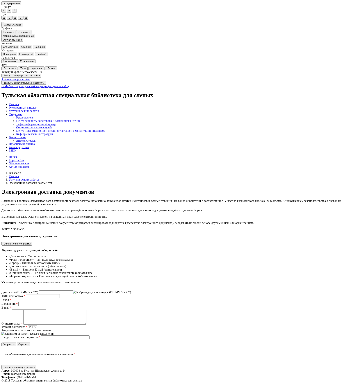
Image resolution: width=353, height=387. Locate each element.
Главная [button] (14, 104)
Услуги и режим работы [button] (24, 110)
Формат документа (14, 326)
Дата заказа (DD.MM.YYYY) (20, 292)
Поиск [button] (13, 156)
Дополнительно (12, 25)
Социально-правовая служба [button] (34, 127)
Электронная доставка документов (31, 182)
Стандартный (10, 47)
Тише (23, 68)
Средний (26, 47)
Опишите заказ (12, 323)
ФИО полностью (13, 296)
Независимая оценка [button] (22, 143)
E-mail (6, 307)
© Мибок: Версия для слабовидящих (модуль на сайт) (35, 86)
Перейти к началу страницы (19, 367)
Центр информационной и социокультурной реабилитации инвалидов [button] (60, 130)
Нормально (36, 68)
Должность (9, 303)
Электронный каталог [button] (23, 107)
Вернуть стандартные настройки (21, 75)
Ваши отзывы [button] (17, 137)
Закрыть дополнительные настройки (23, 82)
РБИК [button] (12, 150)
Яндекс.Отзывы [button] (26, 140)
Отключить (24, 32)
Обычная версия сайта (15, 79)
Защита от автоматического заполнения (26, 330)
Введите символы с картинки (20, 337)
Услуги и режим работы (24, 179)
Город (6, 299)
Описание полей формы (17, 243)
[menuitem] (180, 104)
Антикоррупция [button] (19, 147)
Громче (51, 68)
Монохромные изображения (18, 36)
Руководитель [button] (24, 117)
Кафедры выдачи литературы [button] (34, 134)
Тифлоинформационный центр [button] (36, 124)
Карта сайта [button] (16, 160)
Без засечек (9, 61)
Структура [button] (15, 114)
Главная (14, 176)
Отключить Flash (12, 39)
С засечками (27, 61)
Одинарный (9, 54)
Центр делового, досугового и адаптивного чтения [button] (48, 120)
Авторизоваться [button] (19, 166)
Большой (40, 47)
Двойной (41, 54)
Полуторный (26, 54)
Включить (8, 32)
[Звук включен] (2, 22)
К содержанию (11, 3)
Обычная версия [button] (19, 163)
